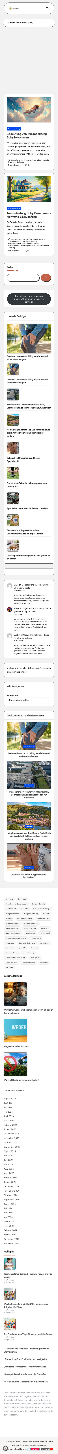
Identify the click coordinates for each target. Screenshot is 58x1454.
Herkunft (46, 914)
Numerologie (30, 933)
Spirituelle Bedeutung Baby (19, 241)
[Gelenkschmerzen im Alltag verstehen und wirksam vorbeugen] (29, 338)
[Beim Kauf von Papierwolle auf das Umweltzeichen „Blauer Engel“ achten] (13, 520)
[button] (5, 1448)
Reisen (29, 826)
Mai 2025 (8, 1164)
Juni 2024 (8, 1212)
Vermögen (44, 963)
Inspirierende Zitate (24, 919)
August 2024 (10, 1204)
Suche (10, 267)
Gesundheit (29, 747)
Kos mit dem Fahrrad (14, 1090)
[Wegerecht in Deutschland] (15, 1030)
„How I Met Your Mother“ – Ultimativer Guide (25, 1366)
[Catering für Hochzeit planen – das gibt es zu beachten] (13, 545)
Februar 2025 (10, 1177)
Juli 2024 (8, 1208)
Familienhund (11, 909)
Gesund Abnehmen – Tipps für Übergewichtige (31, 636)
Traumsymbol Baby (16, 162)
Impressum (25, 1445)
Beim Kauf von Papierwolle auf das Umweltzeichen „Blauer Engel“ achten (25, 532)
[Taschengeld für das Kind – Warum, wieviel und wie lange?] (9, 1264)
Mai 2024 (8, 1217)
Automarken (34, 668)
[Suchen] (46, 277)
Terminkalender (18, 671)
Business (29, 785)
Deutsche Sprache (38, 904)
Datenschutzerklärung (15, 1449)
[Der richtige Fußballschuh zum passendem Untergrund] (13, 473)
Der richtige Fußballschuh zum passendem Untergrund (27, 485)
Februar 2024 (10, 1230)
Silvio (16, 584)
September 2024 (12, 1199)
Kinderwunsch (39, 239)
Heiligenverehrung (31, 914)
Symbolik (34, 948)
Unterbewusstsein (28, 963)
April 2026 (9, 1116)
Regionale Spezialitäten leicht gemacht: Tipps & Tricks (32, 610)
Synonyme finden (12, 953)
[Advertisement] (29, 57)
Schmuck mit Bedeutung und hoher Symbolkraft (23, 459)
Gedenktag (25, 909)
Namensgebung (30, 928)
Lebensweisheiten (12, 923)
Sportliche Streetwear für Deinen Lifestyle (27, 508)
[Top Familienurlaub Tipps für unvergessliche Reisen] (9, 1324)
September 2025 (12, 1147)
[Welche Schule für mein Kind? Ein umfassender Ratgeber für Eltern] (9, 1294)
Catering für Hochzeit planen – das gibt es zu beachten (28, 557)
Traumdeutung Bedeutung (15, 958)
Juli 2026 (8, 1103)
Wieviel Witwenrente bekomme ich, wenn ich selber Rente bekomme (28, 1011)
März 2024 (9, 1226)
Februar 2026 (10, 1125)
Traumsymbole (35, 958)
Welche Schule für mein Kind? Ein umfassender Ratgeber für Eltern (26, 1306)
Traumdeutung (14, 129)
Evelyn (17, 634)
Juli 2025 (8, 1155)
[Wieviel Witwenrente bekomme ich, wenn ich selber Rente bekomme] (15, 994)
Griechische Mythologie (41, 909)
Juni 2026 (8, 1107)
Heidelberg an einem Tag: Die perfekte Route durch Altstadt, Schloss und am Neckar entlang (28, 432)
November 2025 (11, 1138)
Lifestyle (29, 868)
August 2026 (10, 1098)
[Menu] (47, 8)
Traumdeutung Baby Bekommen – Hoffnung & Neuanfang (29, 214)
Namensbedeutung (31, 923)
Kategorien (12, 695)
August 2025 (10, 1151)
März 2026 (9, 1120)
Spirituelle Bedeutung (27, 943)
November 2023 (11, 1243)
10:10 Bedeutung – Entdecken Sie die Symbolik (26, 1381)
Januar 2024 (10, 1234)
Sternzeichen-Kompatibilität (16, 948)
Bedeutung (22, 899)
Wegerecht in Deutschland (16, 1046)
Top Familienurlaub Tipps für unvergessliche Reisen (28, 1334)
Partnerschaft (45, 933)
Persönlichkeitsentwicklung (16, 938)
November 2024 (11, 1190)
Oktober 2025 (10, 1142)
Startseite (11, 23)
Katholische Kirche (43, 919)
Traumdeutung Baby (40, 160)
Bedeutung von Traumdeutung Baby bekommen (27, 135)
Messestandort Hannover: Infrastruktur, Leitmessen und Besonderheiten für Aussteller (29, 406)
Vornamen (9, 967)
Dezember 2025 (11, 1133)
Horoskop (9, 919)
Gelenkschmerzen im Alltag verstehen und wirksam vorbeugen (27, 358)
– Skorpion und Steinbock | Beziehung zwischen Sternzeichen (26, 1350)
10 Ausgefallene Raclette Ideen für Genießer (25, 1374)
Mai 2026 (8, 1111)
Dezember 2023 (11, 1239)
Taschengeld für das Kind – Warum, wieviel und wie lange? (28, 1275)
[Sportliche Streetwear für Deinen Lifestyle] (13, 498)
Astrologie (9, 899)
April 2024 (9, 1221)
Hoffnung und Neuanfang (21, 239)
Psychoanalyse (36, 938)
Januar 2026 (10, 1129)
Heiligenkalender (12, 914)
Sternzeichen (44, 943)
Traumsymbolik (11, 963)
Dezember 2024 (11, 1186)
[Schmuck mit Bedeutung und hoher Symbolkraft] (13, 448)
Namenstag (45, 928)
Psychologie (10, 943)
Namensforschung (12, 928)
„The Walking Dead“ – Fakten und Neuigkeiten (26, 1359)
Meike (16, 608)
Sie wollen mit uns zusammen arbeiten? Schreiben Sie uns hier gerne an (29, 299)
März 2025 (9, 1173)
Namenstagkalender (13, 933)
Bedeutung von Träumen (21, 160)
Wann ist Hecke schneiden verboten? (21, 1080)
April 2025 (9, 1168)
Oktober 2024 (10, 1195)
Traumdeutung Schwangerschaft (21, 245)
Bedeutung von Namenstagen (16, 904)
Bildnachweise (39, 1445)
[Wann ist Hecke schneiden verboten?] (15, 1064)
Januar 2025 (10, 1182)
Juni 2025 (8, 1160)
